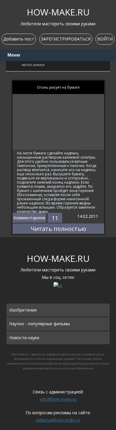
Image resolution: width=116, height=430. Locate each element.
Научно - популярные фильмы (39, 323)
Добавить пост (18, 39)
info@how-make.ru (58, 399)
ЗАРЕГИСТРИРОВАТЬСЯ (65, 39)
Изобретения (23, 310)
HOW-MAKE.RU (58, 12)
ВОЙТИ (105, 39)
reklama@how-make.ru (58, 420)
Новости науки (24, 337)
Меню (13, 55)
